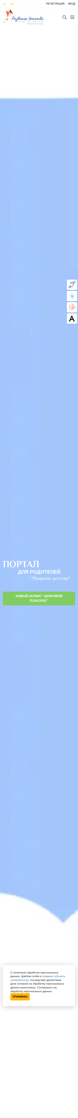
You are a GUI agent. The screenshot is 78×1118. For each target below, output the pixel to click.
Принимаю (20, 996)
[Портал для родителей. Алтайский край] (23, 17)
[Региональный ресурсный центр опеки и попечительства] (72, 307)
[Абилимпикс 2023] (72, 318)
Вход (71, 3)
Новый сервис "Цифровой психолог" (39, 598)
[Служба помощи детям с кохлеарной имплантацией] (72, 284)
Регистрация (55, 3)
